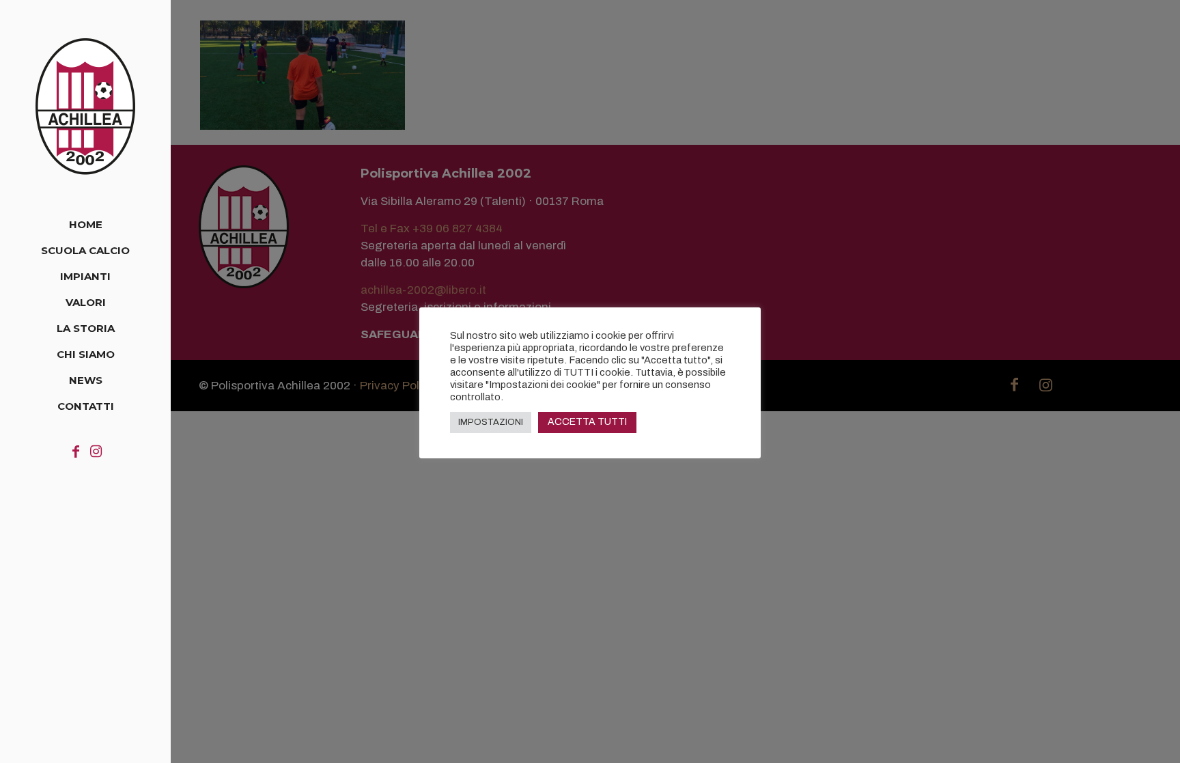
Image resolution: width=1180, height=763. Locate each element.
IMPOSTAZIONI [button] (490, 422)
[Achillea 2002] (85, 106)
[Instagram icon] (96, 451)
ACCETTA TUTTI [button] (587, 422)
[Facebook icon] (76, 451)
